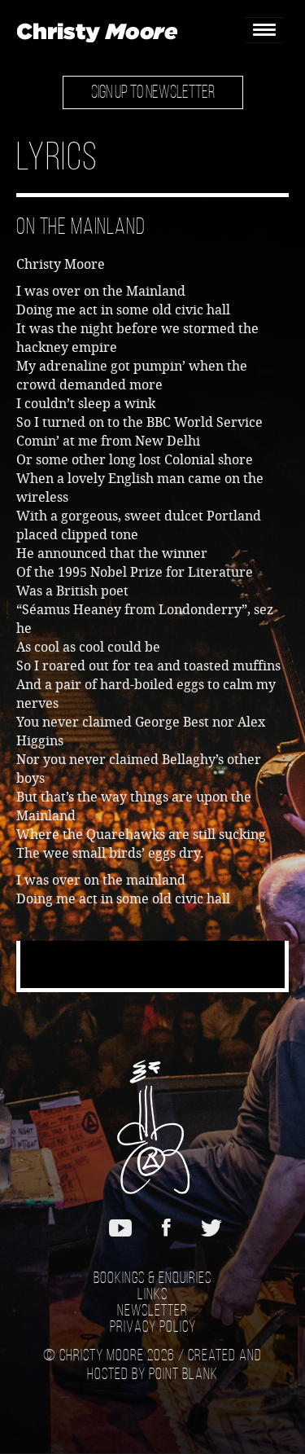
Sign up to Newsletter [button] (153, 93)
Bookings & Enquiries (152, 1279)
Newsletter (152, 1311)
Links (152, 1295)
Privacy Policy (153, 1328)
